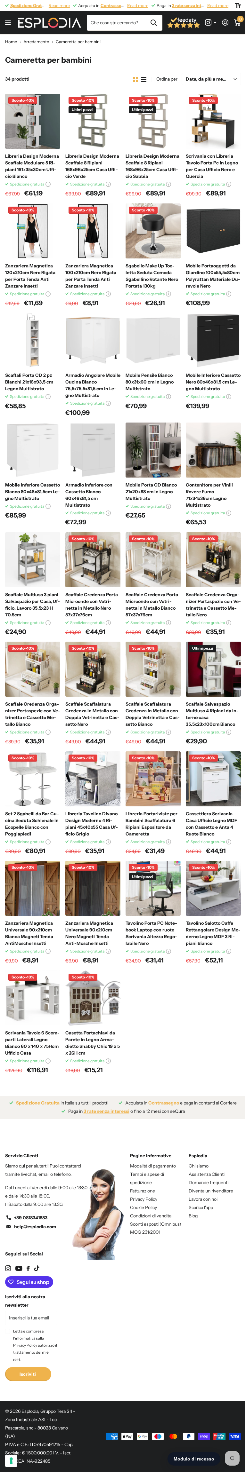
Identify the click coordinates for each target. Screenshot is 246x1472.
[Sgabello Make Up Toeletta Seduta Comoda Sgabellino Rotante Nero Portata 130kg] (153, 230)
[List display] (143, 79)
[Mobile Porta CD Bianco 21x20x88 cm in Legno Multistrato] (153, 450)
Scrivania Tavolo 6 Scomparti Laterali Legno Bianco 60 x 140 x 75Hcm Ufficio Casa (32, 1043)
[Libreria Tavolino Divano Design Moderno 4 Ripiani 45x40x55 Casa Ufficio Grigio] (92, 778)
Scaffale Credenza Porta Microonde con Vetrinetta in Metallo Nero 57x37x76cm (91, 605)
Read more (59, 5)
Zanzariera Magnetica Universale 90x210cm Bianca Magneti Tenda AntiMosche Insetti (29, 933)
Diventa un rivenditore (211, 1191)
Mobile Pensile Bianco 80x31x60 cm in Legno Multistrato (150, 382)
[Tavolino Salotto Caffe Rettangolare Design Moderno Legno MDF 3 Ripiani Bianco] (213, 888)
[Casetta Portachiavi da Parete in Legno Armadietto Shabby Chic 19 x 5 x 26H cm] (92, 997)
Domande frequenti (208, 1182)
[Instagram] (8, 1268)
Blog (193, 1216)
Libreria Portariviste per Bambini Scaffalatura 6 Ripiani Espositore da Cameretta (151, 824)
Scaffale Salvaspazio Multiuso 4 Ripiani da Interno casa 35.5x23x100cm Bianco (212, 714)
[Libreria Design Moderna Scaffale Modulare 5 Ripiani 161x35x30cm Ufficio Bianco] (32, 121)
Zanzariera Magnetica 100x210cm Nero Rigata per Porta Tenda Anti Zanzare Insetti (90, 276)
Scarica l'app (201, 1207)
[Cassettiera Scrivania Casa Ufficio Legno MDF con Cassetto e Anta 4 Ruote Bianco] (213, 778)
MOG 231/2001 (145, 1232)
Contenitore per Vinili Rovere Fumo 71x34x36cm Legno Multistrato (209, 495)
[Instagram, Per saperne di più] (211, 22)
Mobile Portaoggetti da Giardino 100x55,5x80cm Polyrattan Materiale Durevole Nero (213, 276)
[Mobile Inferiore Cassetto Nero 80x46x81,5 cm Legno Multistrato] (213, 340)
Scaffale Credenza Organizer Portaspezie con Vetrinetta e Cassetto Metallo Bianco (32, 714)
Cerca (153, 23)
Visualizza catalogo (8, 23)
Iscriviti (28, 1374)
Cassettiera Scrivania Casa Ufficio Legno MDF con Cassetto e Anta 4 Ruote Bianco (211, 824)
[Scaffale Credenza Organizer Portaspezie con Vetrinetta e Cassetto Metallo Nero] (213, 559)
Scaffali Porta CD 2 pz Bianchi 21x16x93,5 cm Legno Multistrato (29, 382)
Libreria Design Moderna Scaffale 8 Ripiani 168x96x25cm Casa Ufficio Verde (92, 166)
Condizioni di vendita (150, 1216)
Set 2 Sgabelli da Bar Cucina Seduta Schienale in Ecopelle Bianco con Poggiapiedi (32, 824)
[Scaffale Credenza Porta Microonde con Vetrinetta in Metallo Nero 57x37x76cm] (92, 559)
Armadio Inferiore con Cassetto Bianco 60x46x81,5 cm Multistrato (88, 495)
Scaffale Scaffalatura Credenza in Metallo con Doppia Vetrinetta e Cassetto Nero (92, 714)
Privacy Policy (143, 1199)
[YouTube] (18, 1268)
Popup (48, 184)
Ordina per (166, 79)
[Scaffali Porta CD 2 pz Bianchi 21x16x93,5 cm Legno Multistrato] (32, 340)
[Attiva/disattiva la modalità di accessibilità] (238, 5)
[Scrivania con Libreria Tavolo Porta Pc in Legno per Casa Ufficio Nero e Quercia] (213, 121)
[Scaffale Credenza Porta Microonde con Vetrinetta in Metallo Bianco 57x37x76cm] (153, 559)
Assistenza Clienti (207, 1174)
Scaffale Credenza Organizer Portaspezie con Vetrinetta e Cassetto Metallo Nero (213, 605)
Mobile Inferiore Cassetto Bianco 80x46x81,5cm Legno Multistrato (32, 491)
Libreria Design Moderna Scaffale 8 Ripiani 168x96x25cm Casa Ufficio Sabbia (152, 166)
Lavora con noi (203, 1199)
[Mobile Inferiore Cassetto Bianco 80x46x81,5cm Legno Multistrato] (32, 450)
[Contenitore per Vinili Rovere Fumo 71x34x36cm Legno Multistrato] (213, 450)
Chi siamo (199, 1166)
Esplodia (198, 1156)
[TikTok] (36, 1268)
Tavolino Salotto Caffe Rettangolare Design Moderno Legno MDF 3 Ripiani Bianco (213, 933)
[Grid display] (135, 79)
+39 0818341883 (30, 1218)
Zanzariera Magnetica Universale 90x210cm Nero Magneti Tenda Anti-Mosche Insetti (89, 933)
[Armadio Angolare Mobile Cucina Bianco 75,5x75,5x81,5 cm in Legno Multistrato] (92, 340)
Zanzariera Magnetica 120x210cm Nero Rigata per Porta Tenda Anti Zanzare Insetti (30, 276)
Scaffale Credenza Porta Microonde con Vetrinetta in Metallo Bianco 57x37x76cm (152, 605)
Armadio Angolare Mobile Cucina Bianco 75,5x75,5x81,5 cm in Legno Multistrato (92, 385)
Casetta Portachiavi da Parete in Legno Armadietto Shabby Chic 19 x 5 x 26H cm (92, 1043)
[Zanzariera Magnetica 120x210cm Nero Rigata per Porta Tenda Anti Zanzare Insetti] (32, 230)
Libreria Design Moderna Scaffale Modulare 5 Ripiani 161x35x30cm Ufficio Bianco (32, 166)
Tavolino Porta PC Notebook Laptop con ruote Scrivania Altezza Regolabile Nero (151, 933)
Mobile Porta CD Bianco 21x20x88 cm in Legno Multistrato (151, 491)
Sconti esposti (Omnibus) (155, 1224)
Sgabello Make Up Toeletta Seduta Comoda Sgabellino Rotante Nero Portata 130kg (152, 276)
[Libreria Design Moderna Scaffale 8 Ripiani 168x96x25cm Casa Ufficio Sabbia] (153, 121)
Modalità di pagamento (153, 1166)
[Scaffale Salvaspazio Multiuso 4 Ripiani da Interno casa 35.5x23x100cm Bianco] (213, 669)
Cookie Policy (143, 1207)
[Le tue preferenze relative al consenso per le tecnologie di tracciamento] (11, 1461)
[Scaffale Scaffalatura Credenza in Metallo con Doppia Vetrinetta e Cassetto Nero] (92, 669)
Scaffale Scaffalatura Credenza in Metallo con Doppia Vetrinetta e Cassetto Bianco (153, 714)
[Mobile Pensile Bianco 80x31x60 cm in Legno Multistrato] (153, 340)
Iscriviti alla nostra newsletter (25, 1301)
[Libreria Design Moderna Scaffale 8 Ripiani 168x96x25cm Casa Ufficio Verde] (92, 121)
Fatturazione (142, 1191)
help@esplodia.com (35, 1227)
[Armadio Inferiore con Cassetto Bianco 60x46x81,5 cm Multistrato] (92, 450)
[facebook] (28, 1268)
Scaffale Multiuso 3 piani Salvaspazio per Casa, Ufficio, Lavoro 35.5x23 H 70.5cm (32, 605)
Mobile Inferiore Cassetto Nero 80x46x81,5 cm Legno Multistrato (213, 382)
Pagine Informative (150, 1156)
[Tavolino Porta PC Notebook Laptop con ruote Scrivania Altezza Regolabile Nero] (153, 888)
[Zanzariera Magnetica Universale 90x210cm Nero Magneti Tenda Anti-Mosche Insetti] (92, 888)
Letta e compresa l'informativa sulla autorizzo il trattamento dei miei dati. (35, 1345)
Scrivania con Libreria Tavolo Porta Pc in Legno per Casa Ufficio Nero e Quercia (212, 166)
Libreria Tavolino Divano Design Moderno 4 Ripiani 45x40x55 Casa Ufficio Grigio (91, 824)
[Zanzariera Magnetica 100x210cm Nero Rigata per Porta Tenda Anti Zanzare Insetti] (92, 230)
